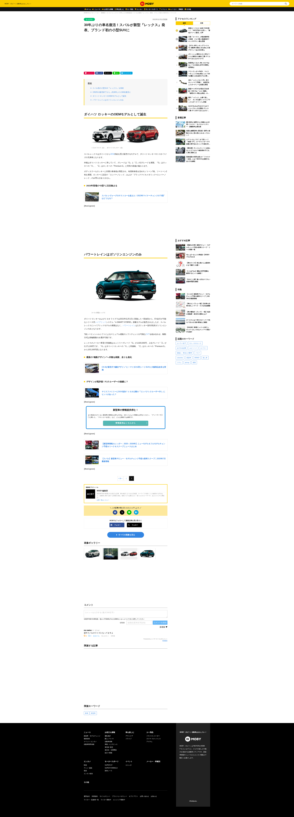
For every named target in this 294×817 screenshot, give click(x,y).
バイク (197, 353)
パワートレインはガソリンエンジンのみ (108, 100)
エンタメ (140, 9)
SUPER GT (108, 765)
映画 (85, 765)
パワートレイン (129, 325)
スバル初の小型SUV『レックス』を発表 (108, 88)
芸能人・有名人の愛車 (184, 353)
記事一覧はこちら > (103, 500)
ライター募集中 (106, 800)
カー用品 (130, 9)
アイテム (149, 741)
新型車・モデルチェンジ (92, 736)
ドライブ (128, 739)
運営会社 (87, 796)
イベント (164, 9)
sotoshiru (180, 358)
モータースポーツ (152, 9)
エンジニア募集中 (119, 800)
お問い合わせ (144, 796)
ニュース (97, 9)
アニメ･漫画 (88, 768)
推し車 (205, 358)
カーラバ (203, 348)
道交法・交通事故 (111, 750)
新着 (86, 713)
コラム (179, 362)
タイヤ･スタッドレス (153, 739)
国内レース (108, 771)
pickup (187, 362)
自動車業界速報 (89, 744)
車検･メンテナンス (111, 744)
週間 (184, 23)
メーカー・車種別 (177, 9)
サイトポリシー (105, 796)
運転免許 (108, 736)
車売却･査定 (109, 747)
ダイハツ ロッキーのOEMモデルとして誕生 (109, 96)
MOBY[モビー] (88, 13)
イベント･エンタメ (90, 741)
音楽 (85, 771)
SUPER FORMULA (111, 768)
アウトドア (129, 736)
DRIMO (196, 358)
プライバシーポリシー (119, 796)
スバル (109, 13)
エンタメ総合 (88, 773)
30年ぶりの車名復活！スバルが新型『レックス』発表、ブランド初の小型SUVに (144, 13)
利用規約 (164, 640)
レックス (115, 13)
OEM (112, 154)
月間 (201, 23)
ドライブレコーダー (153, 736)
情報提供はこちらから (126, 423)
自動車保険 (108, 741)
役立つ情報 (108, 753)
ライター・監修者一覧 (91, 800)
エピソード (193, 348)
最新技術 (87, 739)
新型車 (93, 713)
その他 (188, 9)
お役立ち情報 (108, 9)
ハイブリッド (100, 322)
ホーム (88, 9)
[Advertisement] (125, 52)
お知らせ (154, 796)
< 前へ (120, 478)
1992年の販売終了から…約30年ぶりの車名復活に (112, 92)
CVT (148, 334)
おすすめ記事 (181, 348)
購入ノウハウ (109, 739)
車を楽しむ (120, 9)
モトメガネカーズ (195, 343)
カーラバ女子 (181, 343)
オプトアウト (133, 796)
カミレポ (128, 765)
